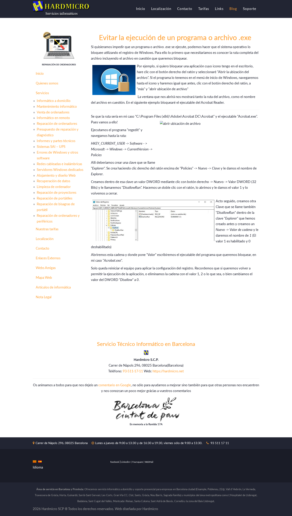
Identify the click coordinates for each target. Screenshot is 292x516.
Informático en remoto (53, 118)
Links (219, 9)
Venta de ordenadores (53, 112)
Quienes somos (47, 83)
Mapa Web (44, 277)
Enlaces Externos (48, 258)
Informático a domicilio (54, 101)
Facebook (114, 462)
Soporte (249, 9)
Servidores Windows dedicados (60, 169)
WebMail (149, 462)
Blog (233, 9)
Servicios (42, 93)
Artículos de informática (53, 287)
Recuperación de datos (53, 181)
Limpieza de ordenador (54, 187)
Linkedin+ (126, 462)
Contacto (184, 9)
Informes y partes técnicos (56, 141)
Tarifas (203, 9)
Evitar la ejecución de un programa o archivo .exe (175, 38)
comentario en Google (114, 385)
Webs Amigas (46, 268)
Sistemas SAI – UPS (51, 146)
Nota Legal (43, 297)
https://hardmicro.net (168, 371)
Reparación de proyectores (56, 192)
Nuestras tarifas (47, 229)
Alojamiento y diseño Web (56, 175)
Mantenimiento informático (57, 106)
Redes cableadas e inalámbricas (59, 164)
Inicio (140, 9)
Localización (161, 9)
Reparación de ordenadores (57, 123)
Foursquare (137, 462)
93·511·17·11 (133, 371)
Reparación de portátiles (54, 198)
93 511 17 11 (220, 443)
